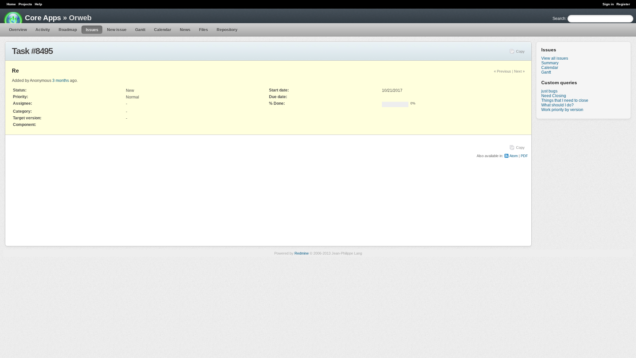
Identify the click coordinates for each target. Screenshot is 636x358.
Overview (18, 30)
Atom (513, 156)
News (185, 30)
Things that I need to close (564, 100)
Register (623, 4)
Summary (549, 63)
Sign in (608, 4)
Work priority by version (562, 109)
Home (11, 4)
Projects (25, 4)
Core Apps (43, 18)
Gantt (140, 30)
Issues (92, 30)
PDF (524, 156)
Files (203, 30)
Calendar (162, 30)
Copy (520, 51)
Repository (227, 30)
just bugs (549, 91)
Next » (519, 71)
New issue (117, 30)
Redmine (301, 253)
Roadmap (68, 30)
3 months (60, 80)
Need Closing (553, 95)
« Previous (502, 71)
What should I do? (557, 105)
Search (559, 18)
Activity (42, 30)
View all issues (554, 58)
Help (38, 4)
